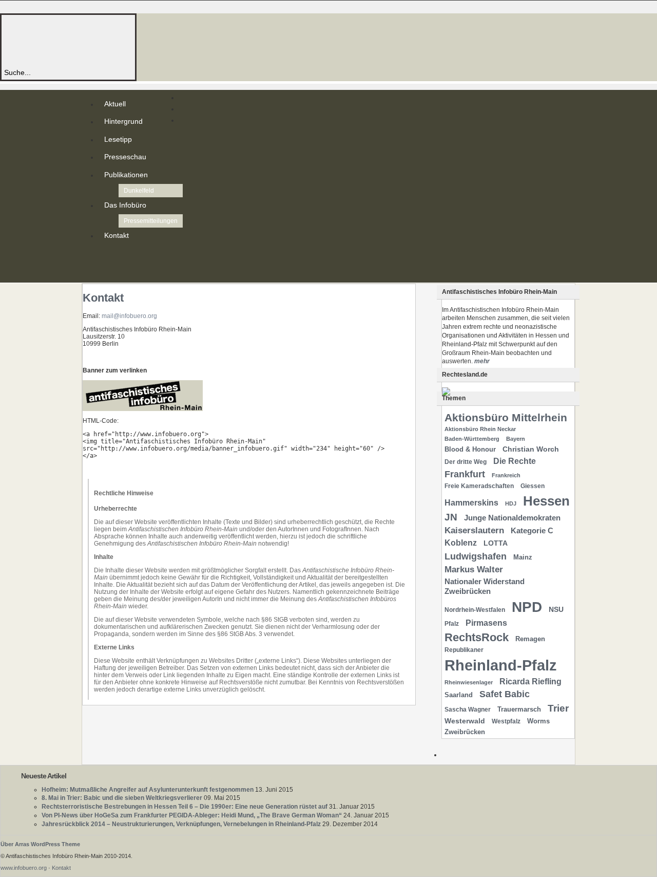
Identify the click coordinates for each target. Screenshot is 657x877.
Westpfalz (506, 721)
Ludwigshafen (476, 556)
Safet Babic (504, 694)
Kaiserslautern (474, 530)
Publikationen (126, 175)
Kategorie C (532, 531)
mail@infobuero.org (129, 316)
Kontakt (116, 235)
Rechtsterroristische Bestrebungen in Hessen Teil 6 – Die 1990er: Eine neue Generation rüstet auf (184, 806)
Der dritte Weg (466, 461)
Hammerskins (471, 502)
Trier (558, 708)
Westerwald (465, 721)
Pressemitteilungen (151, 221)
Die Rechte (514, 460)
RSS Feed (106, 256)
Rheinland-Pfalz (501, 665)
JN (451, 517)
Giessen (532, 486)
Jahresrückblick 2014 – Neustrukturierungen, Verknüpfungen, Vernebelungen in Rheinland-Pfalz (181, 824)
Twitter (106, 264)
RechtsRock (477, 637)
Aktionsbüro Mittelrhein (506, 417)
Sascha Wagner (468, 709)
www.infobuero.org (24, 868)
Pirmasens (486, 623)
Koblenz (461, 542)
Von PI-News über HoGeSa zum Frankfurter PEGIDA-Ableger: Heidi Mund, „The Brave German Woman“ (192, 815)
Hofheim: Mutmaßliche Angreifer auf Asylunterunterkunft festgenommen (148, 789)
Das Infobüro (125, 205)
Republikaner (464, 650)
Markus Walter (474, 569)
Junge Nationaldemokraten (512, 518)
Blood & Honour (470, 449)
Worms (538, 721)
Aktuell (115, 104)
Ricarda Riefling (530, 681)
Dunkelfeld (139, 190)
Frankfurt (465, 474)
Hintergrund (123, 121)
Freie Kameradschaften (479, 486)
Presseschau (125, 157)
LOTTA (496, 543)
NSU (556, 609)
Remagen (530, 639)
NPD (527, 607)
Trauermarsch (519, 709)
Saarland (459, 695)
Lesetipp (118, 139)
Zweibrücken (465, 732)
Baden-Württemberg (472, 439)
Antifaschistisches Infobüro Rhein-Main (142, 40)
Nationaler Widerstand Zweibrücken (485, 586)
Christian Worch (531, 449)
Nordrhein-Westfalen (475, 610)
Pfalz (452, 624)
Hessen (546, 501)
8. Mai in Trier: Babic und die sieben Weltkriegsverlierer (122, 797)
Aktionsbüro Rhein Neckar (480, 429)
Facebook (106, 272)
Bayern (515, 439)
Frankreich (506, 475)
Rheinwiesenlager (469, 682)
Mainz (522, 557)
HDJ (510, 503)
